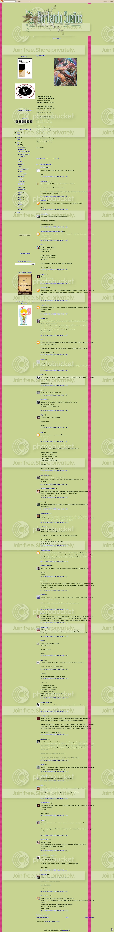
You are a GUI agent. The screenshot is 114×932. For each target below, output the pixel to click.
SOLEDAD (21, 184)
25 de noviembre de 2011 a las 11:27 (54, 850)
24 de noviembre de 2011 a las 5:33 (54, 240)
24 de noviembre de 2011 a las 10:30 (54, 545)
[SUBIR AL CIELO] (112, 930)
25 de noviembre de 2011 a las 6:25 (54, 798)
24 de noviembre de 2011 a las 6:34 (54, 355)
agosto (20, 192)
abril (19, 202)
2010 (18, 212)
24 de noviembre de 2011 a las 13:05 (54, 609)
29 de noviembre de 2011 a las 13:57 (54, 910)
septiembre (21, 189)
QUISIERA (21, 164)
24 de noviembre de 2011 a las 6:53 (54, 385)
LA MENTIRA (21, 181)
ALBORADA (44, 739)
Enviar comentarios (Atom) (52, 921)
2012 (18, 142)
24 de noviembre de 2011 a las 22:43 (54, 771)
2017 (18, 132)
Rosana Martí (44, 181)
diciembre (21, 147)
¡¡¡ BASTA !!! (21, 156)
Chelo (42, 820)
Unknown (43, 200)
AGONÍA (20, 179)
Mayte (42, 415)
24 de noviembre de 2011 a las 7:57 (54, 441)
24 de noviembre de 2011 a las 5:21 (54, 227)
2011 (18, 145)
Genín (42, 502)
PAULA (20, 161)
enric (42, 432)
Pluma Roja (44, 874)
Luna (42, 660)
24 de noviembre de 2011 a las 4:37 (54, 196)
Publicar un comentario (43, 915)
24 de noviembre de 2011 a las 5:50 (54, 283)
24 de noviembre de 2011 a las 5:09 (54, 209)
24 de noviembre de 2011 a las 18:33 (54, 760)
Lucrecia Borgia (45, 702)
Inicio (67, 917)
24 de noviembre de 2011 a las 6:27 (54, 335)
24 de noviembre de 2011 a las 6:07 (54, 300)
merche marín (44, 627)
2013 (18, 140)
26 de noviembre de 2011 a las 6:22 (54, 891)
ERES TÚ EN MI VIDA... (24, 151)
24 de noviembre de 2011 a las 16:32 (54, 711)
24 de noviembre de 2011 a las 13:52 (54, 669)
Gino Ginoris (44, 287)
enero (20, 209)
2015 (18, 137)
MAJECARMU (44, 839)
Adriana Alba (44, 214)
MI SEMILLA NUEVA (23, 154)
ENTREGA (21, 176)
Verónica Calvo (45, 167)
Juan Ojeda (44, 715)
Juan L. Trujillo (45, 475)
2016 (18, 135)
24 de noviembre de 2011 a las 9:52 (54, 509)
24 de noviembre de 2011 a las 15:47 (54, 698)
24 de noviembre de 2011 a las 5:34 (54, 269)
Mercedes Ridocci (46, 565)
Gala (42, 785)
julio (19, 194)
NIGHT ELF (44, 776)
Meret (42, 640)
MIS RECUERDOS (23, 169)
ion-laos (43, 594)
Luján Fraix (44, 527)
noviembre (21, 149)
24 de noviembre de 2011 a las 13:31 (54, 655)
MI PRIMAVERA (22, 174)
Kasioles (43, 318)
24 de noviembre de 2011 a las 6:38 (54, 370)
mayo (20, 199)
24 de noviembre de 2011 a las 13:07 (54, 623)
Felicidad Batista (45, 550)
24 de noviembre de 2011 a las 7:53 (54, 428)
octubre (20, 187)
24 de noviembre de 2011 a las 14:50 (54, 678)
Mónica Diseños (45, 895)
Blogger (65, 930)
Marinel (43, 359)
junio (19, 197)
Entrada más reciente (43, 917)
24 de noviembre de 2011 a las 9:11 (54, 484)
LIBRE (20, 166)
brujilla (42, 274)
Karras (42, 764)
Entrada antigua (89, 917)
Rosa (42, 374)
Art (41, 390)
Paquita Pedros (45, 305)
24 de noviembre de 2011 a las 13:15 (54, 636)
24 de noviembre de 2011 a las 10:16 (54, 522)
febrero (20, 207)
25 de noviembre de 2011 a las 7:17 (54, 815)
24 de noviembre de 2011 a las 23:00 (54, 781)
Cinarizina (43, 614)
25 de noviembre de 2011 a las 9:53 (54, 835)
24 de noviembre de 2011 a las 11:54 (54, 576)
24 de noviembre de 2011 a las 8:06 (54, 470)
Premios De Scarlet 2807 (25, 110)
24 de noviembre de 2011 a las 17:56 (54, 734)
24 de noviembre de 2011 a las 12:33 (54, 590)
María (42, 245)
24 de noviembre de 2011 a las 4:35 (54, 176)
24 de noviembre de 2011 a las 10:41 (54, 561)
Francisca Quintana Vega (48, 488)
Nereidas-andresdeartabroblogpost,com (52, 231)
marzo (20, 204)
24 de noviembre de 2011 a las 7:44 (54, 395)
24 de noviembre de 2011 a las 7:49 (54, 410)
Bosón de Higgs (45, 513)
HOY (19, 159)
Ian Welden (44, 399)
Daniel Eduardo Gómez (47, 855)
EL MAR (20, 171)
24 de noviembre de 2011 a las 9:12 (54, 497)
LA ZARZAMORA (45, 803)
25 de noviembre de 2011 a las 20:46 (54, 870)
